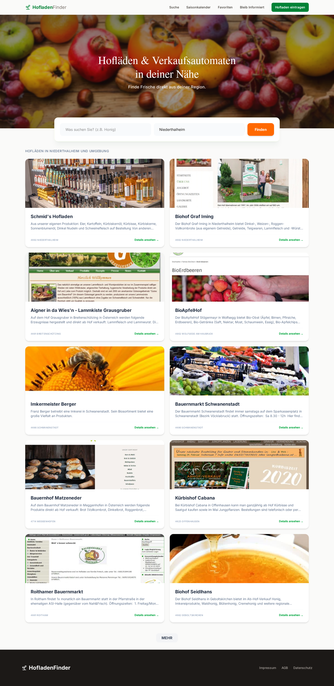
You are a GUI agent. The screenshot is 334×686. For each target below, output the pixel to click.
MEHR (167, 638)
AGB (285, 668)
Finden (261, 129)
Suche (174, 7)
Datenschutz (302, 668)
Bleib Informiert (252, 7)
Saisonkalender (198, 7)
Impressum (267, 668)
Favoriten (225, 7)
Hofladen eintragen (290, 7)
